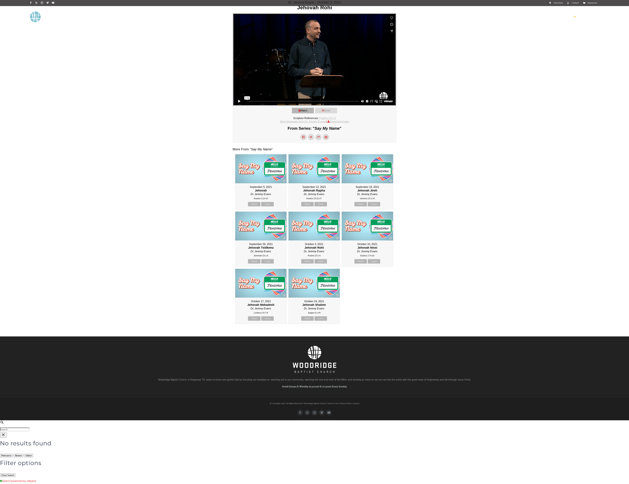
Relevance (6, 455)
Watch (304, 110)
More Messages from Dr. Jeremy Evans (302, 121)
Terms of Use (332, 403)
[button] (594, 17)
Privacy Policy (346, 403)
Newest (18, 455)
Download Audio (339, 121)
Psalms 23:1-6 (327, 118)
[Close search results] (3, 435)
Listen (327, 110)
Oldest (29, 455)
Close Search (7, 475)
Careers (356, 403)
